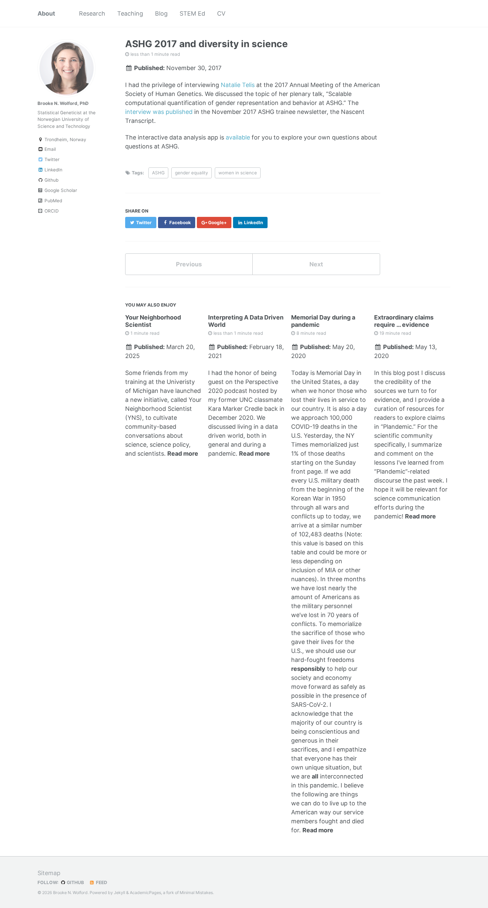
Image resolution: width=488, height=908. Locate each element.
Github (50, 180)
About (46, 13)
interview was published (159, 111)
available (238, 137)
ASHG (158, 172)
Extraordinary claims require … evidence (404, 321)
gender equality (191, 172)
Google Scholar (60, 190)
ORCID (51, 211)
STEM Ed (192, 13)
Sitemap (49, 872)
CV (221, 13)
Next (316, 264)
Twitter (51, 159)
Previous (189, 264)
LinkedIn (52, 169)
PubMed (52, 200)
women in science (237, 172)
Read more (182, 453)
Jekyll (119, 892)
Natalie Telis (238, 84)
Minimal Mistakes (196, 892)
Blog (161, 13)
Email (49, 149)
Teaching (130, 13)
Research (92, 13)
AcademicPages (145, 892)
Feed (101, 882)
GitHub (75, 882)
